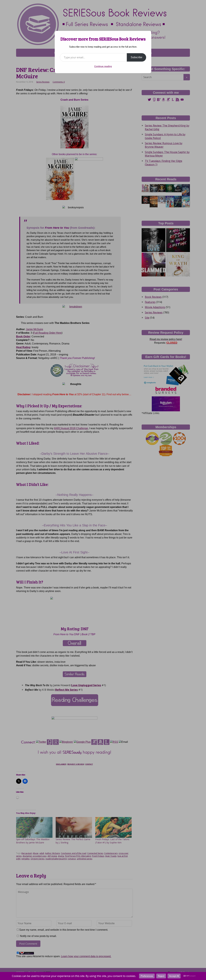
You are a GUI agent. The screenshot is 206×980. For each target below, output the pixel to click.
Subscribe (136, 57)
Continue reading (103, 66)
